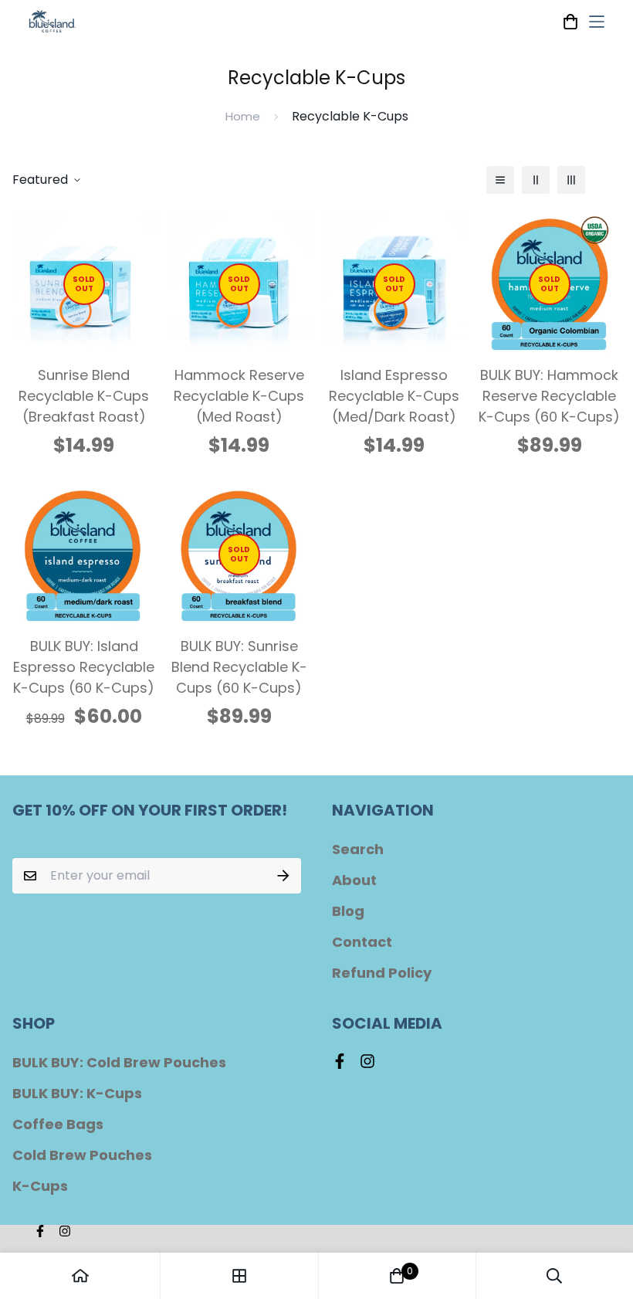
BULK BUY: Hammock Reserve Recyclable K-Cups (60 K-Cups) (549, 395)
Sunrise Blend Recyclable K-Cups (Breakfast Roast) (84, 395)
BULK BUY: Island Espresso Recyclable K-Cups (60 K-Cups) (83, 666)
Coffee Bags (57, 1124)
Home (242, 116)
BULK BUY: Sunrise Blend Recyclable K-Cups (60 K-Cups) (239, 666)
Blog (348, 911)
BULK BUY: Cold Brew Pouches (119, 1062)
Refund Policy (382, 972)
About (354, 880)
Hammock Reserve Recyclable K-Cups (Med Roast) (239, 395)
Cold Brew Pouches (82, 1155)
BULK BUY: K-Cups (77, 1093)
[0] (397, 1276)
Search (358, 849)
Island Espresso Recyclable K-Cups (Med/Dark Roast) (394, 395)
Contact (362, 941)
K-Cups (40, 1186)
